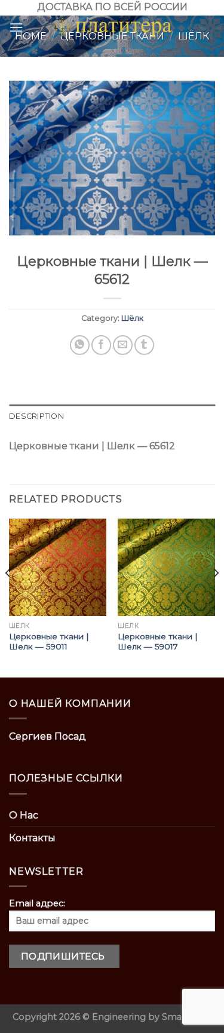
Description (36, 416)
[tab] (112, 416)
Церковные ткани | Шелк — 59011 (49, 642)
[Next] (216, 596)
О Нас (23, 815)
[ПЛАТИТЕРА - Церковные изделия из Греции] (112, 27)
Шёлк (132, 318)
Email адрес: (37, 903)
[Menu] (16, 27)
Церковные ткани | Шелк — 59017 (158, 642)
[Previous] (8, 596)
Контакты (32, 838)
